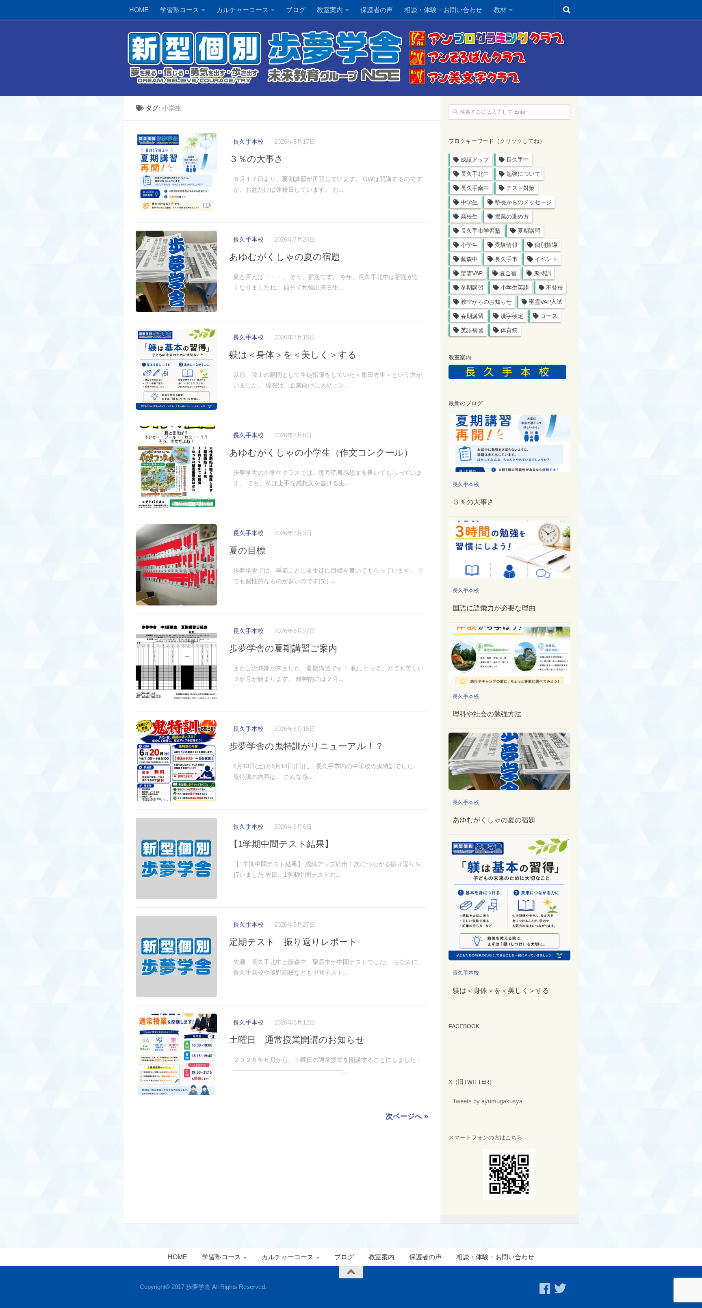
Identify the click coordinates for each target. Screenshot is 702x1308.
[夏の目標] (176, 564)
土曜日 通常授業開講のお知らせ (297, 1040)
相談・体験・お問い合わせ (443, 9)
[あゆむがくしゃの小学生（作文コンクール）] (176, 467)
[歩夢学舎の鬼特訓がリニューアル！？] (176, 760)
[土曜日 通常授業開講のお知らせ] (176, 1054)
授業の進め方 (512, 216)
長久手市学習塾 (480, 230)
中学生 (469, 202)
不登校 (554, 287)
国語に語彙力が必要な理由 (494, 608)
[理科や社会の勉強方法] (509, 655)
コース (548, 316)
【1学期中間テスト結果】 (281, 844)
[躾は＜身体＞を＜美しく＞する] (176, 369)
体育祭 (509, 330)
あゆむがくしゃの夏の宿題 (284, 257)
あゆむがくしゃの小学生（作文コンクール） (321, 453)
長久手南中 (475, 188)
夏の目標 (247, 550)
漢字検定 (511, 316)
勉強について (523, 174)
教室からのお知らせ (486, 301)
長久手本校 (248, 141)
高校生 (469, 216)
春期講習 (472, 316)
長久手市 (506, 259)
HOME (139, 9)
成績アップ (475, 159)
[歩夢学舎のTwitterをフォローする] (560, 1288)
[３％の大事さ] (176, 173)
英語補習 (472, 330)
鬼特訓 (542, 273)
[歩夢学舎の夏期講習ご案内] (176, 662)
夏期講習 (529, 230)
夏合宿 (508, 273)
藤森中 (469, 259)
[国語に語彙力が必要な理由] (509, 549)
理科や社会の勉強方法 (487, 714)
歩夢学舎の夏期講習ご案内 (283, 648)
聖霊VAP (472, 273)
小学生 (469, 245)
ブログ (296, 9)
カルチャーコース (243, 9)
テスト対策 (520, 188)
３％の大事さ (256, 159)
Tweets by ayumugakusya (487, 1101)
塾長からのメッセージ (523, 202)
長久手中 (517, 159)
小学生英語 (514, 287)
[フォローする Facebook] (545, 1288)
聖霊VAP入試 (545, 301)
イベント (546, 259)
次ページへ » (407, 1116)
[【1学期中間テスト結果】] (176, 858)
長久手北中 (475, 174)
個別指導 (546, 245)
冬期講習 (472, 287)
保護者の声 (376, 9)
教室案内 (381, 1257)
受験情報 (506, 245)
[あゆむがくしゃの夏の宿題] (176, 271)
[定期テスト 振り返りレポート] (176, 956)
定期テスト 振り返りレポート (293, 942)
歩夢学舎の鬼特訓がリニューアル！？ (306, 746)
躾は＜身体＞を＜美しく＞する (293, 355)
